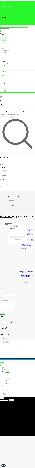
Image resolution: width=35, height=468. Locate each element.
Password (13, 231)
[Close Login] (2, 324)
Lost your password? (17, 239)
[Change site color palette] (3, 465)
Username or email (14, 228)
